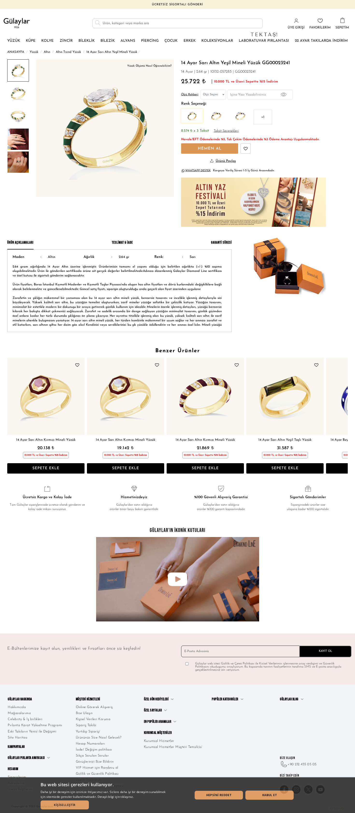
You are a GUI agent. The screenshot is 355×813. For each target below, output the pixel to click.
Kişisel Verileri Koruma (93, 719)
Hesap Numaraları (90, 743)
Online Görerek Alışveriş (94, 707)
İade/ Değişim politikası (94, 749)
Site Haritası (18, 737)
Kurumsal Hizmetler (159, 741)
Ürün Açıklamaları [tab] (20, 242)
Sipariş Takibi (86, 725)
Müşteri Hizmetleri (88, 699)
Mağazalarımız (19, 713)
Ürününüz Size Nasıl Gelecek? (98, 737)
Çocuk (171, 41)
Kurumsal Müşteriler (158, 732)
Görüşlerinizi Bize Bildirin (95, 762)
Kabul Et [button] (269, 795)
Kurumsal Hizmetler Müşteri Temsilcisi (173, 747)
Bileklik (86, 41)
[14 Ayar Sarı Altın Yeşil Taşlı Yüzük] (285, 396)
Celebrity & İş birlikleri (25, 719)
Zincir (66, 41)
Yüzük (13, 41)
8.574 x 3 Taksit (195, 131)
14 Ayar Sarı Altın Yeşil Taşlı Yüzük (285, 440)
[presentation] (12, 415)
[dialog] (177, 795)
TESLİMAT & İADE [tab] (122, 242)
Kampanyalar (16, 746)
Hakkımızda (17, 707)
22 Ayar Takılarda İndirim (321, 41)
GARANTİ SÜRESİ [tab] (221, 242)
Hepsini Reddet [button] (219, 795)
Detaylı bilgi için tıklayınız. (116, 797)
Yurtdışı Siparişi (88, 731)
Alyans (128, 41)
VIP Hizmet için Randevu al (97, 768)
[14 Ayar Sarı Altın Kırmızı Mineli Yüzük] (46, 396)
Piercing (150, 41)
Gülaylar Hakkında (20, 699)
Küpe (31, 41)
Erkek (190, 41)
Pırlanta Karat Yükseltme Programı (35, 725)
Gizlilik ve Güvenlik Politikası (97, 774)
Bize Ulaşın (84, 713)
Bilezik (107, 41)
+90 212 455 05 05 (302, 764)
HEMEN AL (209, 149)
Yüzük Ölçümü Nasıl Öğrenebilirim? (149, 66)
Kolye (47, 41)
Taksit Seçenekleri (226, 131)
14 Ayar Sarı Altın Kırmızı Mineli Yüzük (46, 440)
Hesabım (13, 769)
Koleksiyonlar (217, 41)
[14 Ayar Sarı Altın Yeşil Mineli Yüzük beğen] (246, 148)
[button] (65, 804)
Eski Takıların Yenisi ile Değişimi (32, 731)
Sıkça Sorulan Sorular (92, 756)
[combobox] (213, 94)
